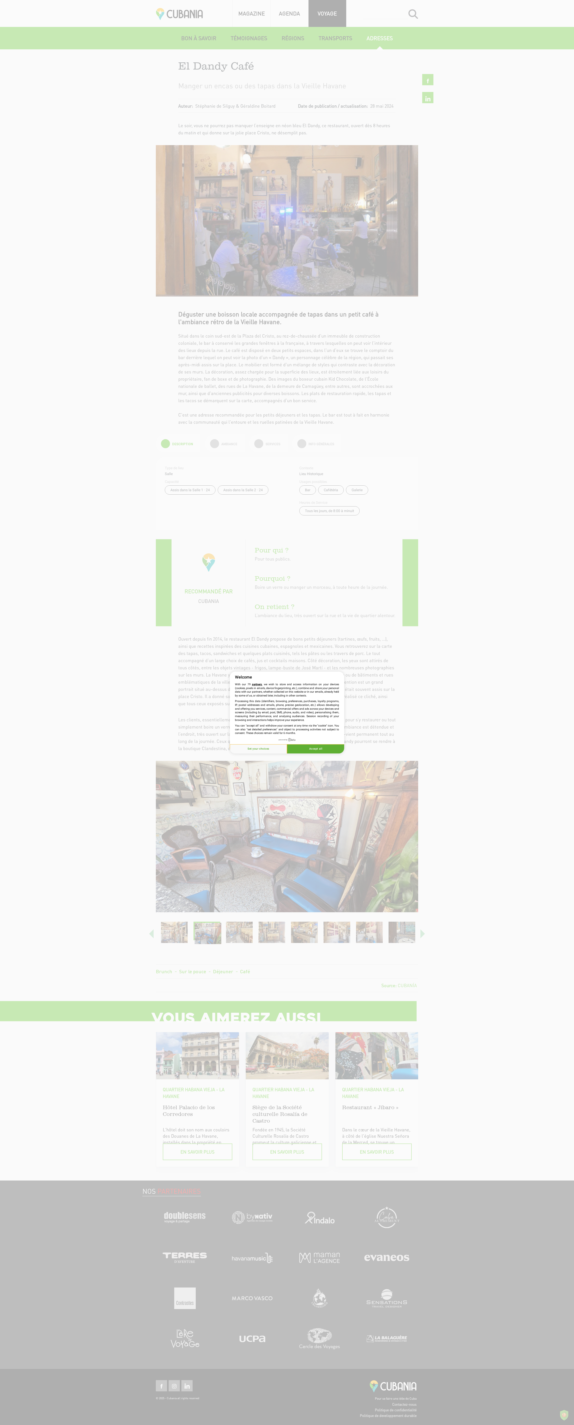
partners (257, 684)
